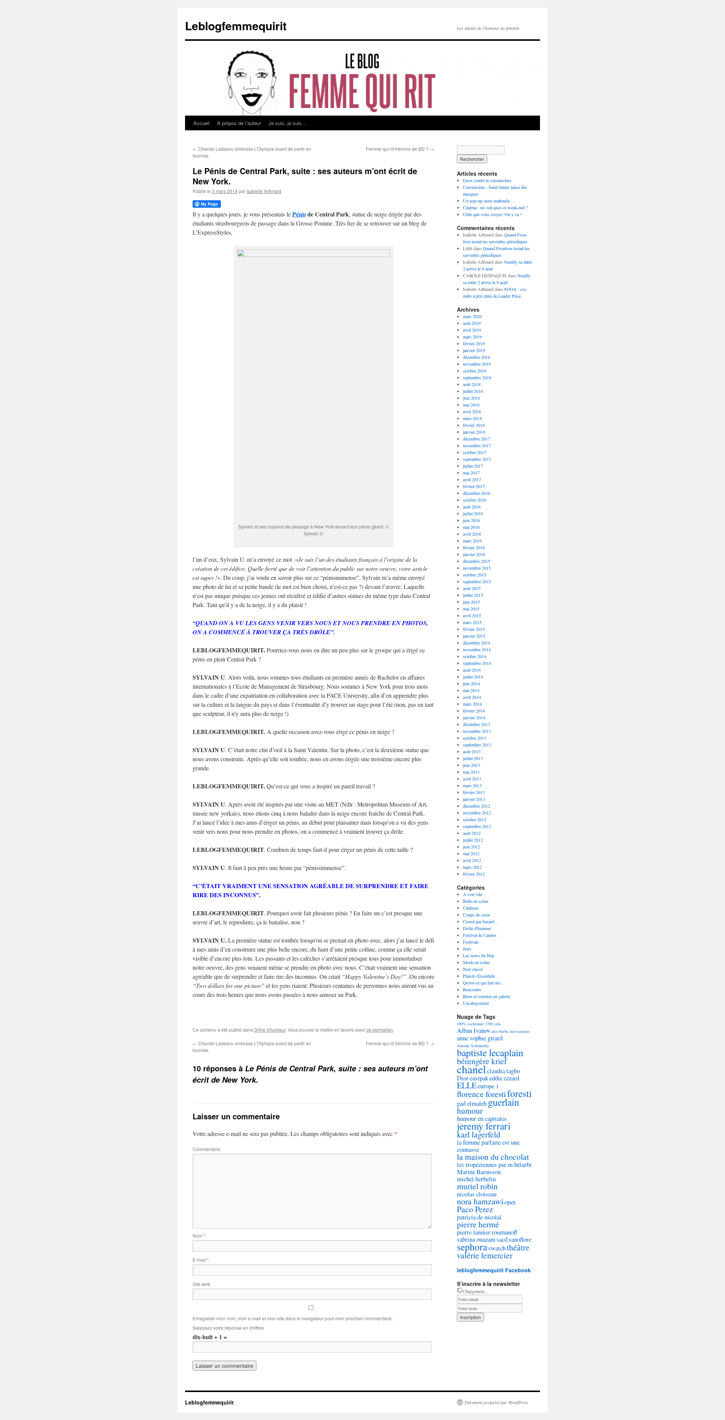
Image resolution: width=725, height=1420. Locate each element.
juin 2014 (471, 683)
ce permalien (379, 1029)
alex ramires (519, 1031)
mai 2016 (471, 527)
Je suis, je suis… (287, 123)
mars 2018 (472, 418)
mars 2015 (472, 622)
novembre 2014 (477, 649)
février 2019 (474, 343)
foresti (519, 1093)
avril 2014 (472, 697)
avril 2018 (472, 411)
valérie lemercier (484, 1255)
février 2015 (474, 629)
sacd (502, 1239)
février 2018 (474, 425)
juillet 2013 (473, 758)
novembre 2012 (477, 813)
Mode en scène (476, 962)
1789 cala (493, 1023)
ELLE (467, 1085)
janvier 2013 (474, 799)
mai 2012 (471, 853)
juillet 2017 (473, 466)
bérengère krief (482, 1060)
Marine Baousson (479, 1171)
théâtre (518, 1247)
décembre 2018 (476, 357)
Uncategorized (476, 1003)
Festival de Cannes (480, 935)
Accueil (201, 123)
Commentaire (207, 1149)
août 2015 (472, 588)
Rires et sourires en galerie (486, 996)
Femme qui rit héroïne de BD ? (400, 148)
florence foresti (481, 1093)
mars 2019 (472, 337)
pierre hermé (478, 1224)
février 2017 (474, 486)
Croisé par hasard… (481, 921)
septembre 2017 (477, 459)
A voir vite (472, 894)
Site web (201, 1284)
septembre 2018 (477, 377)
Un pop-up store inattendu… (488, 201)
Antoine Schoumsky (473, 1045)
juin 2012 (471, 847)
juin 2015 (471, 602)
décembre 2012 (476, 806)
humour (470, 1110)
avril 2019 (472, 330)
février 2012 (474, 874)
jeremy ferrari (484, 1125)
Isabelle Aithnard (264, 191)
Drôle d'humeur (269, 1029)
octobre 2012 (474, 819)
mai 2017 (471, 473)
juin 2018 (471, 398)
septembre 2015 (477, 581)
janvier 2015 (474, 636)
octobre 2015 (474, 575)
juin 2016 (471, 520)
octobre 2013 (474, 738)
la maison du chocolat (493, 1156)
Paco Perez (475, 1209)
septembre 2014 (477, 663)
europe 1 (488, 1086)
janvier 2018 (474, 432)
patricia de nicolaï (479, 1217)
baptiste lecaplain (490, 1052)
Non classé (473, 969)
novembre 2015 (477, 568)
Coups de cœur (476, 915)
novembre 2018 (477, 364)
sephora (472, 1246)
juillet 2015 (473, 595)
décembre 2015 (476, 561)
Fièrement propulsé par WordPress (496, 1402)
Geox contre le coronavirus (487, 180)
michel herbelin (476, 1178)
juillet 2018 (473, 391)
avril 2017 (472, 479)
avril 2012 (472, 860)
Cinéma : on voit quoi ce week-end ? (495, 207)
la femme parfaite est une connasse (488, 1146)
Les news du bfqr (478, 955)
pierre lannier (474, 1232)
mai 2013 (471, 772)
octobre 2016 (474, 500)
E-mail (201, 1259)
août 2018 (472, 384)
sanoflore (520, 1239)
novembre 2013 (477, 731)
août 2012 (472, 833)
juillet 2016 (473, 513)
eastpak (479, 1078)
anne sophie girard (480, 1038)
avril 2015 (472, 615)
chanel (471, 1069)
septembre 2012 (477, 826)
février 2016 (474, 547)
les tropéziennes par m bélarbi (494, 1164)
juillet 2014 (473, 677)
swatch (497, 1248)
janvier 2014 (474, 717)
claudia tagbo (503, 1070)
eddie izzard (504, 1078)
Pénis (299, 214)
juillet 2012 (473, 840)
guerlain (503, 1102)
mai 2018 (471, 405)
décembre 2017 (476, 439)
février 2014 (474, 711)
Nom (199, 1235)
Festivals (471, 942)
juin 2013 (471, 765)
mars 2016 (472, 541)
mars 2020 (472, 316)
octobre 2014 (474, 656)
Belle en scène (475, 901)
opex (510, 1201)
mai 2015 (471, 609)
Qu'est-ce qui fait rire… (484, 983)
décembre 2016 (476, 493)
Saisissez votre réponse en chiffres (228, 1327)
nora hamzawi (480, 1201)
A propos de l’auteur (239, 123)
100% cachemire (470, 1023)
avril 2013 (472, 779)
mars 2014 (472, 704)
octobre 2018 (474, 371)
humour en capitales (482, 1118)
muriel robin (477, 1186)
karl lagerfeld (478, 1134)
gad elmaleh (472, 1103)
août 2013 (472, 751)
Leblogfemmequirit (236, 25)
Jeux (467, 949)
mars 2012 (472, 867)
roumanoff (504, 1232)
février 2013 (474, 792)
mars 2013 (472, 785)
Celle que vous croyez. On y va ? (492, 214)
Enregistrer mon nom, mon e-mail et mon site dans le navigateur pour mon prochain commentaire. (293, 1318)
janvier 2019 (474, 350)
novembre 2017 (477, 445)
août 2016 (472, 507)
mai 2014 (471, 690)
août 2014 (472, 670)
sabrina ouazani (476, 1239)
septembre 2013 (477, 745)
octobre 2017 (474, 452)
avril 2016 (472, 534)
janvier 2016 (474, 554)
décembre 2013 (476, 724)
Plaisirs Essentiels (479, 976)
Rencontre (472, 989)
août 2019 (472, 323)
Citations (471, 908)
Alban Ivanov (473, 1030)
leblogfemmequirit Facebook (494, 1270)
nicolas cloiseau (477, 1194)
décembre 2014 (476, 643)
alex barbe (499, 1031)
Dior (463, 1078)
